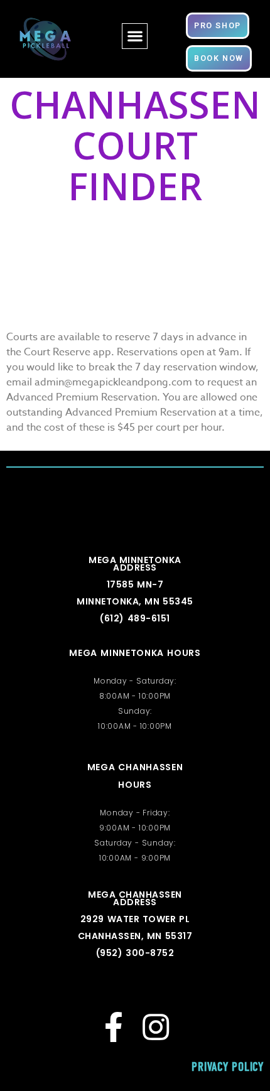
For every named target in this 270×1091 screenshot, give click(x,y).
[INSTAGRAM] (156, 1027)
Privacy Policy (228, 1067)
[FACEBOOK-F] (114, 1027)
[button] (135, 36)
